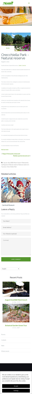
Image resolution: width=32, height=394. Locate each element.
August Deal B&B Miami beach (16, 300)
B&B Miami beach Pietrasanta (19, 162)
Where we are (5, 351)
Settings (16, 390)
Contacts (3, 340)
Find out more (4, 149)
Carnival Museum (8, 205)
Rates (2, 345)
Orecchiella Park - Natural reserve (15, 56)
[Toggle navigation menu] (29, 3)
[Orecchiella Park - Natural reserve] (16, 41)
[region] (16, 382)
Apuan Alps (6, 162)
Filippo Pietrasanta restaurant (11, 153)
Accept (16, 386)
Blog (7, 48)
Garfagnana (5, 165)
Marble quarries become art (21, 156)
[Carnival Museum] (16, 189)
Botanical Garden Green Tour (16, 325)
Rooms (3, 334)
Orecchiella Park (12, 167)
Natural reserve (13, 165)
